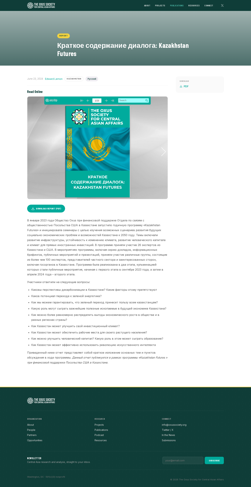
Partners (32, 435)
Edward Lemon (53, 78)
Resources (194, 5)
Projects (160, 5)
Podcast (99, 435)
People (31, 429)
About (147, 5)
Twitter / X (167, 429)
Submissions (169, 440)
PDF (186, 86)
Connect (208, 5)
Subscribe (214, 460)
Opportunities (34, 440)
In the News (168, 435)
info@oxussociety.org (174, 424)
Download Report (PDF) (48, 208)
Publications (177, 5)
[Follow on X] (222, 5)
